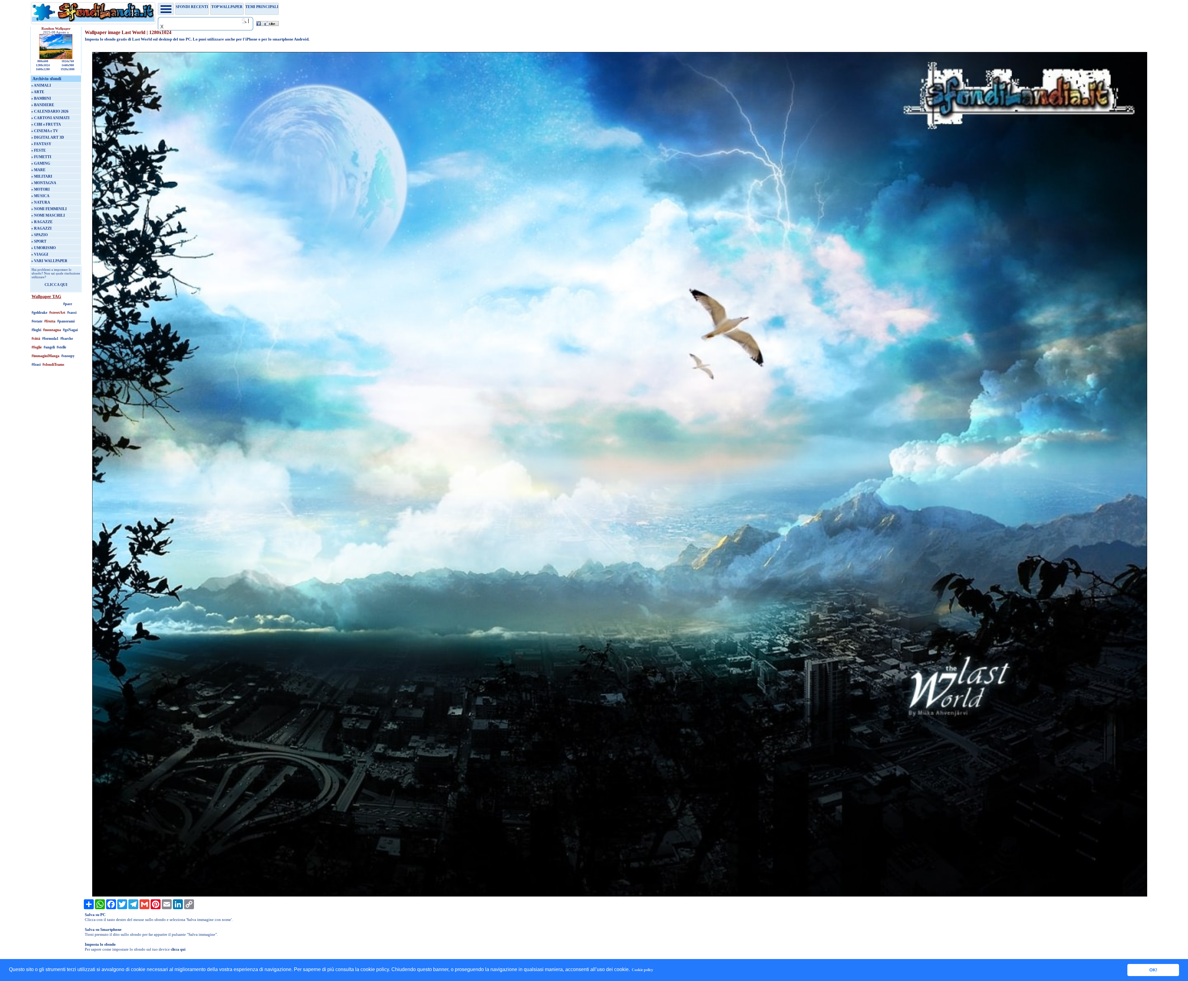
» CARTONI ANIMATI (50, 118)
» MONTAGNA (43, 183)
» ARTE (37, 92)
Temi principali (261, 7)
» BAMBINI (41, 98)
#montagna (52, 330)
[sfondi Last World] (619, 895)
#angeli (49, 347)
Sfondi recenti (192, 7)
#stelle (61, 347)
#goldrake (39, 312)
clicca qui (178, 949)
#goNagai (70, 330)
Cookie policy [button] (642, 970)
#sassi (71, 312)
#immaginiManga (45, 356)
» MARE (38, 170)
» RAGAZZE (42, 222)
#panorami (66, 321)
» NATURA (40, 202)
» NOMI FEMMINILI (49, 209)
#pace (67, 304)
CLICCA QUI (56, 285)
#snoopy (68, 356)
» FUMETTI (41, 157)
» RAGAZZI (41, 228)
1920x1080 (68, 69)
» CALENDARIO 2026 (49, 111)
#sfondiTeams (53, 364)
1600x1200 (43, 69)
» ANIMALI (41, 85)
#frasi (36, 364)
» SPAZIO (39, 235)
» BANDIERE (42, 105)
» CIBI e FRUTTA (46, 124)
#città (36, 338)
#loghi (36, 330)
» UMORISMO (43, 248)
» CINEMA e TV (44, 131)
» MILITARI (41, 176)
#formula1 (50, 338)
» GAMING (40, 163)
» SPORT (38, 241)
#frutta (49, 321)
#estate (37, 321)
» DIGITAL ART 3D (47, 137)
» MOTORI (40, 189)
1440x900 (68, 65)
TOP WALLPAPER (227, 7)
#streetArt (57, 312)
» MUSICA (40, 196)
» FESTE (38, 150)
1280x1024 (43, 65)
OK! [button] (1153, 969)
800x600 (42, 61)
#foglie (37, 347)
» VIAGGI (39, 254)
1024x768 (68, 61)
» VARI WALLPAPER (49, 261)
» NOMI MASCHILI (48, 215)
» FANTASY (41, 144)
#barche (66, 338)
